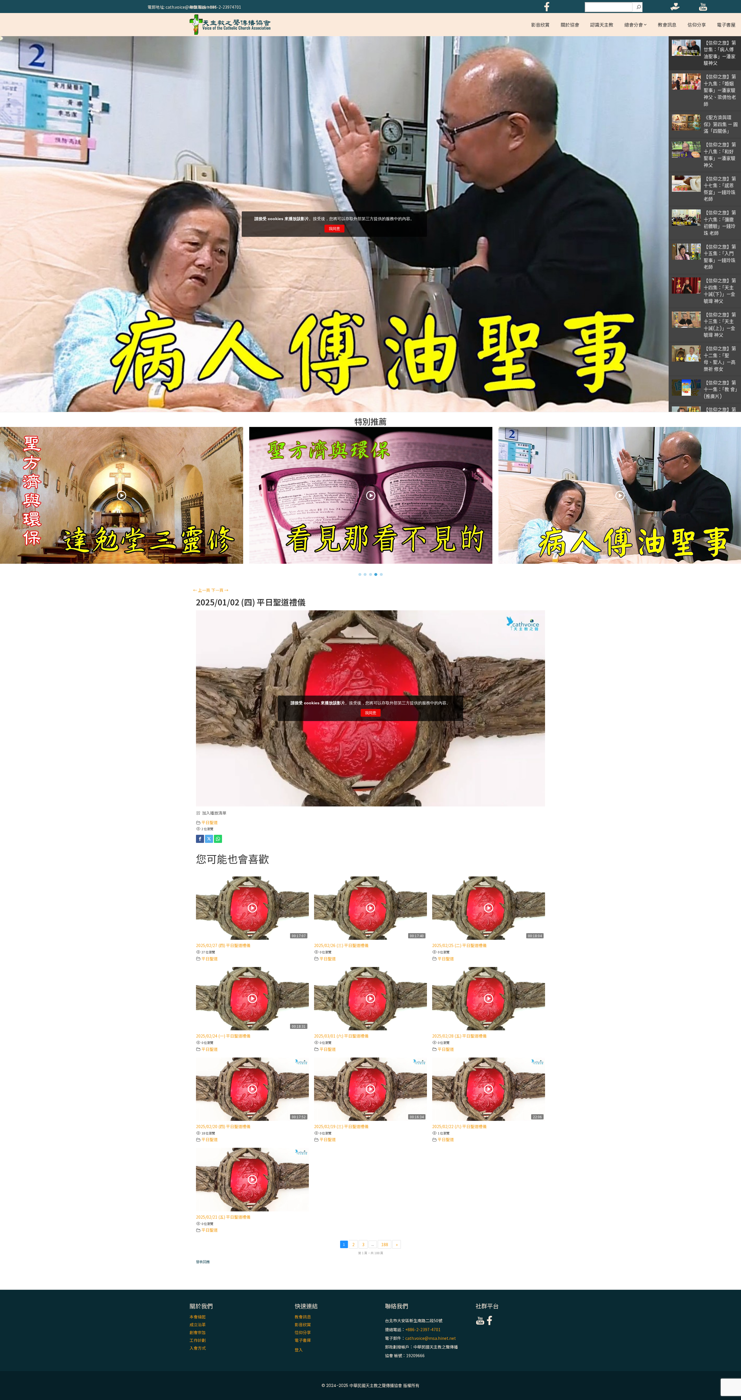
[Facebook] (200, 839)
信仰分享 (696, 24)
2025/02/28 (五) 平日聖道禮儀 (459, 1036)
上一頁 (201, 590)
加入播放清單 (214, 813)
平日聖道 (209, 822)
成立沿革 (198, 1324)
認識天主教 (601, 24)
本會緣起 (198, 1317)
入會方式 (198, 1348)
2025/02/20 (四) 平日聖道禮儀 (223, 1126)
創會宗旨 (198, 1332)
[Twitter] (209, 839)
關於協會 (570, 24)
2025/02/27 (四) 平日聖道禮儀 (223, 945)
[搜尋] (638, 7)
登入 (299, 1350)
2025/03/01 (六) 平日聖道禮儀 (341, 1036)
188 (384, 1244)
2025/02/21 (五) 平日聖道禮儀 (223, 1217)
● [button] (360, 574)
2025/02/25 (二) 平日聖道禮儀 (459, 945)
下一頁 (219, 590)
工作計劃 (198, 1340)
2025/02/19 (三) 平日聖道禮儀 (341, 1126)
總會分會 (633, 24)
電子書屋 (726, 24)
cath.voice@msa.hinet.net (430, 1338)
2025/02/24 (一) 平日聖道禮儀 (223, 1036)
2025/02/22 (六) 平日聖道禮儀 (459, 1126)
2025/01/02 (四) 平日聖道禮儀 (250, 602)
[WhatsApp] (218, 839)
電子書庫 (303, 1340)
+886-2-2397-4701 (423, 1329)
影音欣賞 (540, 24)
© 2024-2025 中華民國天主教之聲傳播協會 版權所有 (370, 1385)
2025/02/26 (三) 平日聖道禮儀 (341, 945)
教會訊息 (667, 24)
